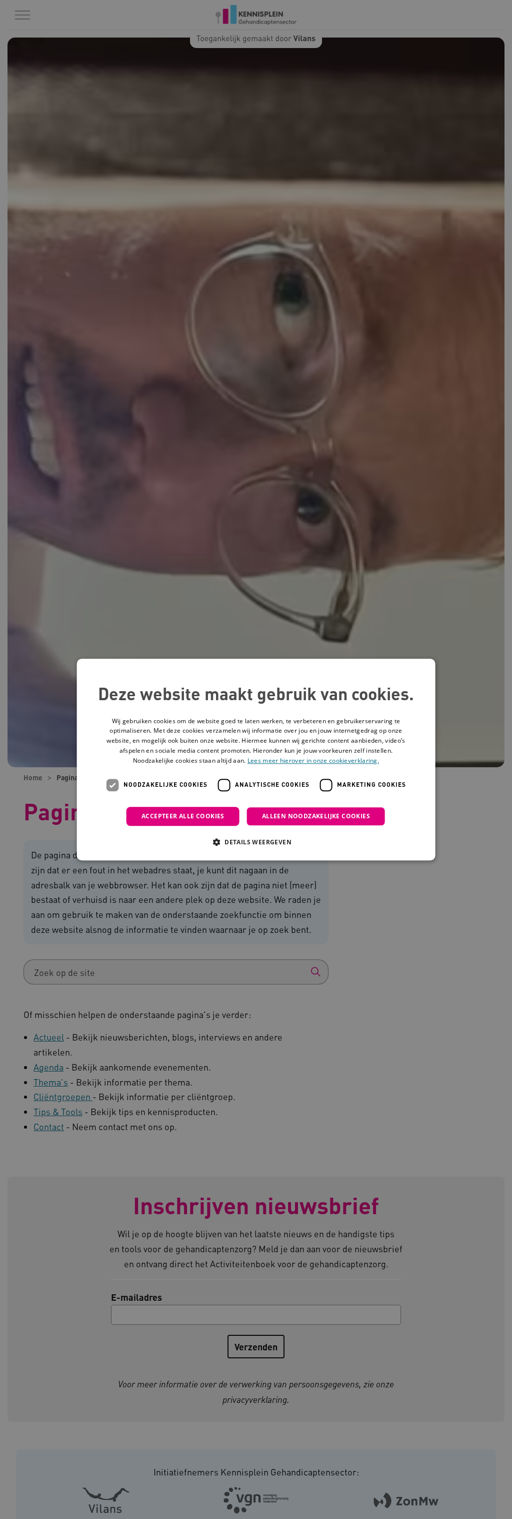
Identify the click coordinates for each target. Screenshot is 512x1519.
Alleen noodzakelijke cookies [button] (316, 816)
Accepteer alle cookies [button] (183, 816)
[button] (256, 842)
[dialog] (256, 760)
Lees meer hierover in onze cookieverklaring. (313, 760)
